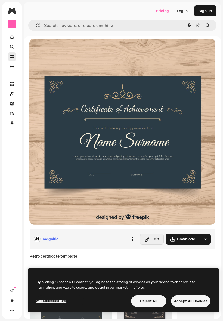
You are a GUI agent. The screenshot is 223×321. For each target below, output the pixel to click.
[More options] (132, 239)
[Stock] (12, 56)
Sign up (205, 10)
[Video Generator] (12, 113)
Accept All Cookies (190, 301)
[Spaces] (12, 93)
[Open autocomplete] (36, 25)
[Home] (12, 37)
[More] (12, 310)
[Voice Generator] (12, 123)
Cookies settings (51, 300)
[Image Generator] (12, 103)
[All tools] (12, 84)
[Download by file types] (205, 239)
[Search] (12, 46)
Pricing (162, 10)
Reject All (148, 301)
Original (64, 48)
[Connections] (12, 290)
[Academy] (12, 300)
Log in (182, 10)
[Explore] (12, 66)
